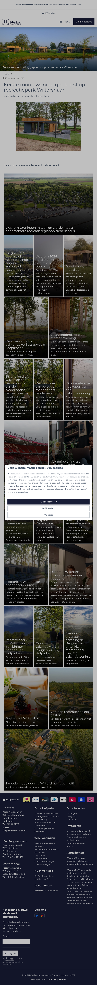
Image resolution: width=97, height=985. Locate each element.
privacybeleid (13, 489)
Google (23, 489)
